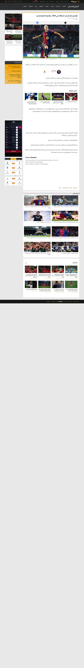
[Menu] (78, 1)
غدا (7, 158)
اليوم (13, 158)
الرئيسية (64, 6)
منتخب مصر (44, 278)
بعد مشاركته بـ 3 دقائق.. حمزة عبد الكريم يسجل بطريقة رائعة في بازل (13, 67)
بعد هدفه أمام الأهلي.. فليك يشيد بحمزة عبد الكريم (13, 81)
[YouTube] (17, 1)
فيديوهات (51, 1)
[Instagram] (15, 1)
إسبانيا (60, 187)
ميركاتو (73, 292)
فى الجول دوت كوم (74, 301)
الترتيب (52, 6)
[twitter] (10, 1)
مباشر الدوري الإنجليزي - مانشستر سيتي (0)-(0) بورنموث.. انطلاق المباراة (71, 275)
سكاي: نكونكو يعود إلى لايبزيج (31, 289)
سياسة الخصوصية (54, 301)
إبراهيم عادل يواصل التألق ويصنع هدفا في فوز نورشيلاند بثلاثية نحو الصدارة (45, 275)
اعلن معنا (48, 301)
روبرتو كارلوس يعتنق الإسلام (13, 71)
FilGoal (74, 19)
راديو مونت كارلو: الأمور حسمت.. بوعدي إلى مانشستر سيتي (71, 290)
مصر (65, 1)
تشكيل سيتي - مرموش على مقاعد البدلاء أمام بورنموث (59, 290)
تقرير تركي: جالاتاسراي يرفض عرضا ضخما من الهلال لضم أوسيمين (45, 290)
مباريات (57, 1)
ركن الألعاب (41, 1)
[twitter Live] (13, 1)
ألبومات (24, 6)
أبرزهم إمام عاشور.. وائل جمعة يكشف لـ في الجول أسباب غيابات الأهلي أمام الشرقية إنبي (13, 76)
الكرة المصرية (32, 278)
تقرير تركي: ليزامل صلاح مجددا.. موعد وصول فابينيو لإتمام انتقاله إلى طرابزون (31, 275)
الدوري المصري (35, 1)
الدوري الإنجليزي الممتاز (18, 175)
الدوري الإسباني (65, 187)
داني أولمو (75, 187)
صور (46, 1)
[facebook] (8, 1)
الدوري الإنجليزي (72, 278)
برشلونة (44, 72)
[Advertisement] (67, 123)
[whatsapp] (21, 1)
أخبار (61, 1)
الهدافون (41, 6)
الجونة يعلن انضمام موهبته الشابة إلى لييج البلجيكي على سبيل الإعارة (58, 275)
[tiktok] (19, 1)
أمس (19, 158)
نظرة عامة (58, 6)
